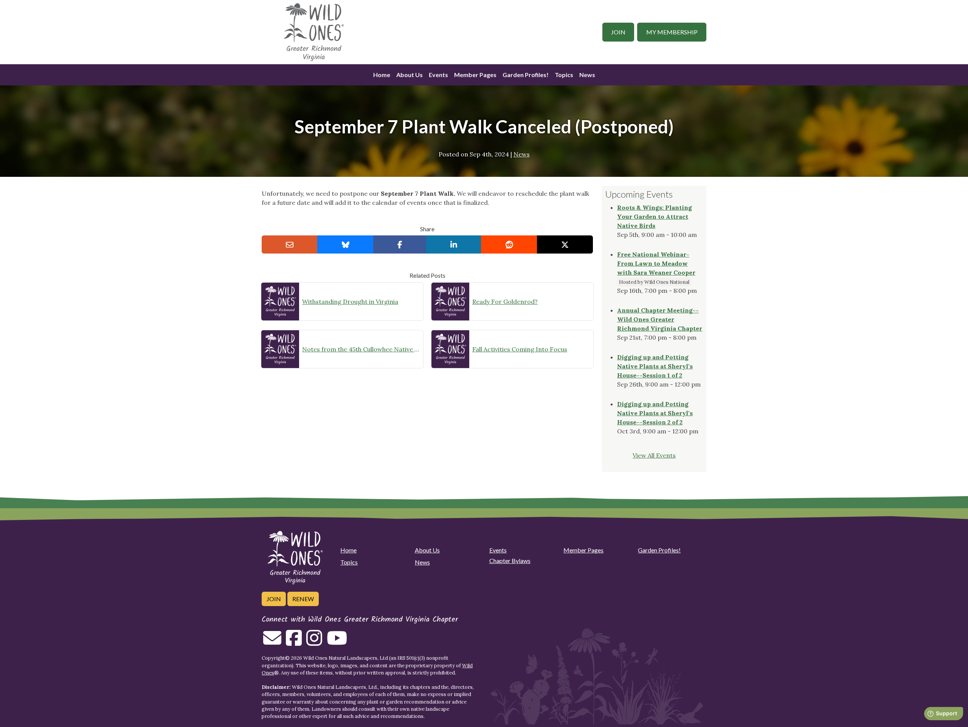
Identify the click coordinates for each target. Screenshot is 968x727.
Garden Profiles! (526, 74)
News (587, 74)
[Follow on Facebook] (293, 642)
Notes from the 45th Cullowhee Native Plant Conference (361, 349)
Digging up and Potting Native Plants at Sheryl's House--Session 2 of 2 (655, 413)
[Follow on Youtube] (337, 642)
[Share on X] (565, 244)
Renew (303, 598)
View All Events (654, 455)
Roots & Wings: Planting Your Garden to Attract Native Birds (654, 216)
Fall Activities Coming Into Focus (519, 349)
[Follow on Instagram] (314, 642)
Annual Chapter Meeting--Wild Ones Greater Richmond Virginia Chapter (659, 319)
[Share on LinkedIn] (453, 244)
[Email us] (272, 642)
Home (381, 74)
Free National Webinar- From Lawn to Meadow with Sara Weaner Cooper (656, 263)
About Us (409, 74)
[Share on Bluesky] (345, 244)
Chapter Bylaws (510, 560)
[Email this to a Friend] (290, 244)
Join (618, 32)
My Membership (672, 32)
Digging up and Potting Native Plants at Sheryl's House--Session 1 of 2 (655, 366)
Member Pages (475, 74)
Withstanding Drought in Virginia (350, 301)
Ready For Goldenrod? (505, 301)
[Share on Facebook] (400, 244)
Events (438, 74)
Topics (564, 74)
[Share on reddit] (509, 244)
